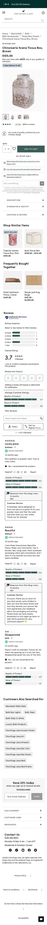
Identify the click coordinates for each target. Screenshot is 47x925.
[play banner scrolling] (8, 4)
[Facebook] (30, 850)
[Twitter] (36, 850)
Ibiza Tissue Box (32, 250)
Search (8, 18)
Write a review (29, 124)
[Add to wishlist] (14, 148)
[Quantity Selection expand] (9, 149)
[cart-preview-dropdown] (43, 12)
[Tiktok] (17, 850)
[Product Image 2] (19, 117)
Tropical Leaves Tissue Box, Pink (11, 251)
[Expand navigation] (5, 12)
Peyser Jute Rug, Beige (32, 293)
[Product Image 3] (26, 117)
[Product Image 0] (6, 117)
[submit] (42, 20)
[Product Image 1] (13, 117)
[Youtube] (24, 850)
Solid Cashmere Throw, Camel (11, 293)
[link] (23, 200)
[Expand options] (43, 200)
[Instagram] (11, 850)
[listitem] (15, 706)
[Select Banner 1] (6, 4)
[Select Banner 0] (4, 4)
